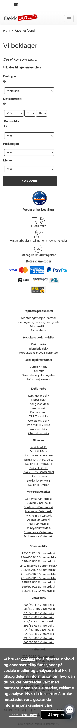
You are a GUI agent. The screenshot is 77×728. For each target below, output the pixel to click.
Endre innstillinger (23, 714)
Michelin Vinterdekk (39, 515)
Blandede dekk (38, 348)
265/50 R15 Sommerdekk (38, 586)
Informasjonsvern (38, 379)
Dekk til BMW (38, 451)
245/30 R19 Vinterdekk (38, 642)
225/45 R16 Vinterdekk (38, 630)
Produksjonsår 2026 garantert (38, 353)
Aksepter (56, 714)
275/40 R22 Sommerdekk (38, 561)
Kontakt (38, 371)
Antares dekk (38, 429)
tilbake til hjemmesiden (22, 67)
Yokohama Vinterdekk (38, 532)
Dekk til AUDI (38, 447)
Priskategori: (11, 144)
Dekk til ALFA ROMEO (38, 460)
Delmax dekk (38, 412)
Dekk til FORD (38, 468)
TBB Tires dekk (38, 416)
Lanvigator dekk (38, 395)
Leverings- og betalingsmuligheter (38, 322)
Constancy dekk (38, 421)
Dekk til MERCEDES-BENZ (38, 455)
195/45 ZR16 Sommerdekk (38, 570)
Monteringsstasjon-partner (38, 318)
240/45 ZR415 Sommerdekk (38, 566)
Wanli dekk (39, 408)
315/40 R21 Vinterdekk (38, 621)
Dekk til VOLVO (38, 476)
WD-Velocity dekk (38, 425)
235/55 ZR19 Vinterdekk (38, 609)
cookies (28, 659)
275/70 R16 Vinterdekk (38, 613)
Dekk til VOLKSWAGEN (38, 472)
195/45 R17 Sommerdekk (38, 591)
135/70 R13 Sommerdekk (38, 553)
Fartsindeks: (12, 121)
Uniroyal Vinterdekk (38, 528)
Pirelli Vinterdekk (38, 524)
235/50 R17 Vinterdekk (38, 617)
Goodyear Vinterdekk (38, 499)
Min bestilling (38, 326)
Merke (7, 160)
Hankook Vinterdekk (38, 511)
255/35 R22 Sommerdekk (38, 582)
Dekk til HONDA (38, 485)
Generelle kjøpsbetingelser (39, 375)
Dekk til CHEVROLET (38, 464)
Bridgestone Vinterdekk (38, 536)
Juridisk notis (38, 367)
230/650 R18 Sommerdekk (38, 557)
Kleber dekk (38, 400)
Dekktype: (9, 76)
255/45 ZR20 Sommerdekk (38, 574)
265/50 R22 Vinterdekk (38, 605)
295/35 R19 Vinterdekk (38, 625)
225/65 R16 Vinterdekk (38, 634)
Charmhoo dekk (38, 433)
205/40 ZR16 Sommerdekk (38, 578)
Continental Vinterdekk (38, 507)
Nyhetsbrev (38, 330)
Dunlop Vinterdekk (38, 503)
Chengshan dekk (38, 404)
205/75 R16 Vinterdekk (38, 638)
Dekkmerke (38, 344)
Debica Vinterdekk (38, 519)
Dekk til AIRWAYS (38, 480)
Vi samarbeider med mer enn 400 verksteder (38, 240)
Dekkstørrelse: (12, 99)
